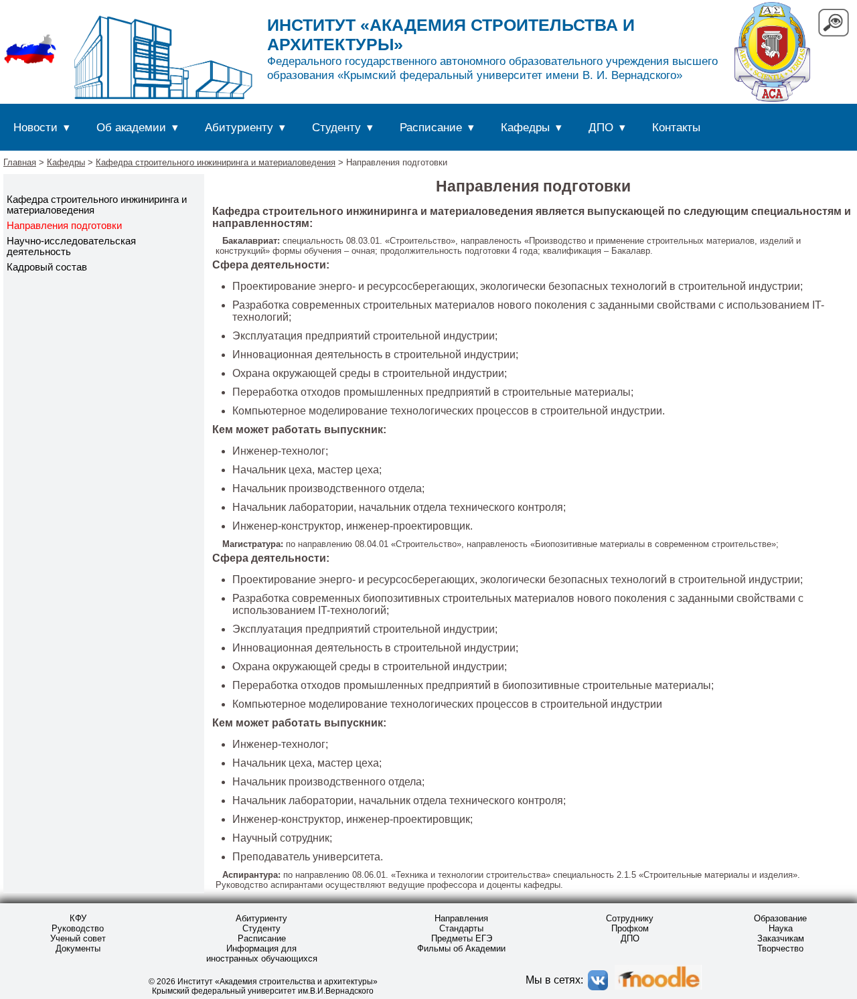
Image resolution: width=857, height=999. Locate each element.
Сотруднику (629, 918)
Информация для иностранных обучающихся (261, 953)
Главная (19, 162)
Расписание (431, 127)
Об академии (131, 127)
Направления (461, 918)
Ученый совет (78, 938)
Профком (630, 928)
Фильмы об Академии (461, 948)
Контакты (676, 127)
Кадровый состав (47, 267)
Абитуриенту (239, 127)
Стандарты (461, 928)
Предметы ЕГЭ (461, 938)
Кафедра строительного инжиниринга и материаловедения (215, 162)
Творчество (780, 948)
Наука (781, 928)
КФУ (78, 918)
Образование (780, 918)
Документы (78, 948)
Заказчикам (780, 938)
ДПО (601, 127)
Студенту (336, 127)
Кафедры (525, 127)
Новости (35, 127)
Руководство (78, 928)
